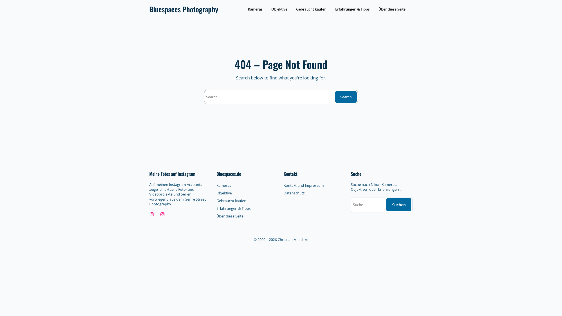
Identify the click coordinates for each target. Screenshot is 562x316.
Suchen (399, 204)
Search (346, 97)
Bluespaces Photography (183, 9)
